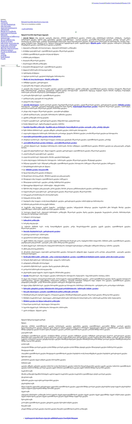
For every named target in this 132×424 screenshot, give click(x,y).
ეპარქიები (4, 23)
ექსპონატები (5, 29)
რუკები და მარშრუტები (8, 52)
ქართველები (5, 38)
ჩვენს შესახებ (5, 57)
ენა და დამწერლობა (8, 40)
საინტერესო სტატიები (8, 47)
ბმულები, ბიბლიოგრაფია (9, 48)
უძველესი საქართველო (9, 28)
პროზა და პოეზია (7, 41)
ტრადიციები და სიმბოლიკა (10, 36)
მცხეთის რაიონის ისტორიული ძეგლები (34, 22)
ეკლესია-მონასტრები (8, 24)
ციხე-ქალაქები (6, 26)
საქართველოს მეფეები (9, 33)
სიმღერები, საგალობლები (10, 43)
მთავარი (4, 21)
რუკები (3, 58)
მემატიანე (4, 35)
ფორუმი (3, 55)
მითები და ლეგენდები (8, 31)
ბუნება (3, 53)
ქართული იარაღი (7, 50)
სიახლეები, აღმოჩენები (9, 45)
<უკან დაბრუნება (27, 29)
